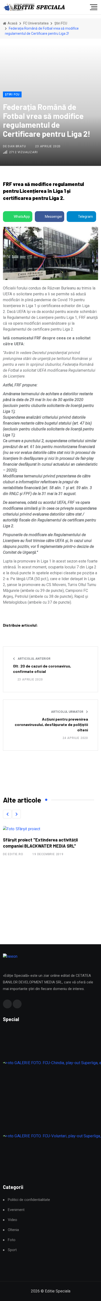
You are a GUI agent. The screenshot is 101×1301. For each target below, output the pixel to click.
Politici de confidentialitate (29, 1200)
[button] (7, 814)
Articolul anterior (33, 658)
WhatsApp (22, 217)
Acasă (12, 23)
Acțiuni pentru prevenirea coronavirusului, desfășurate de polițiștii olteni (51, 724)
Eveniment (16, 1210)
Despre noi (31, 839)
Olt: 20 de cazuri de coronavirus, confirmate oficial (42, 669)
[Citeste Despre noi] (36, 829)
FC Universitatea (36, 23)
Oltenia (13, 1230)
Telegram (85, 217)
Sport (12, 1250)
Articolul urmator (67, 712)
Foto (11, 1240)
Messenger (53, 217)
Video (12, 1220)
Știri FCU (60, 23)
